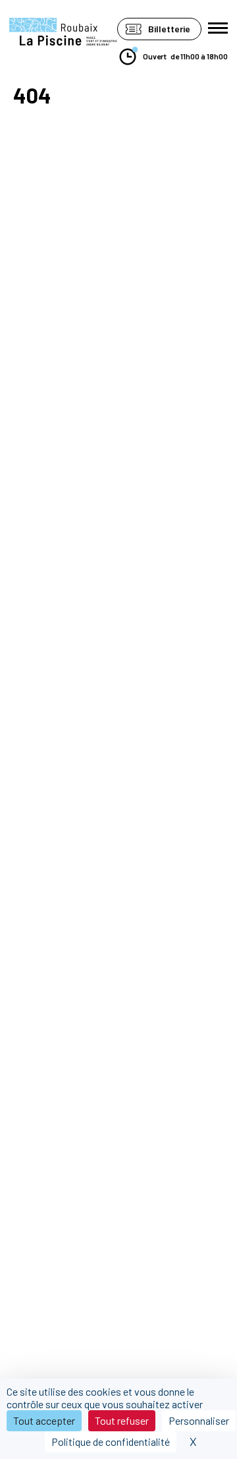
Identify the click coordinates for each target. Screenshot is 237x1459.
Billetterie (169, 28)
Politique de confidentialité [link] (110, 1441)
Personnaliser (199, 1420)
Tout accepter (44, 1420)
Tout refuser (122, 1420)
